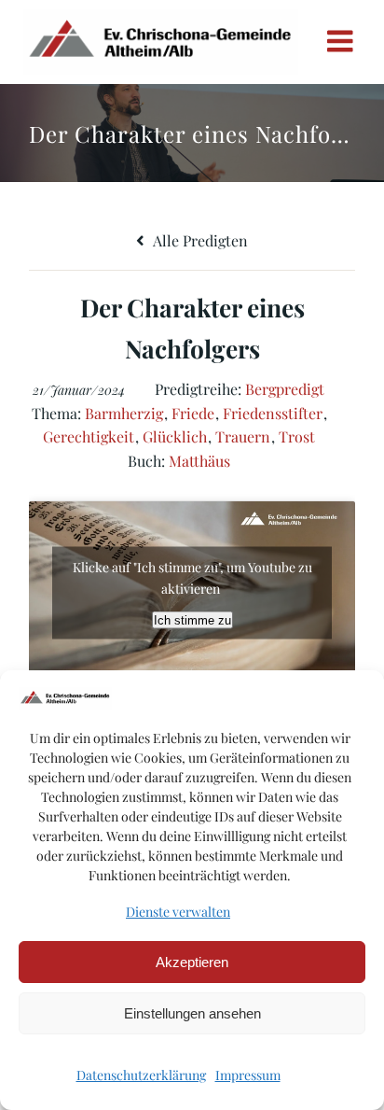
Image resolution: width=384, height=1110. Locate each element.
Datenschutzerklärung (141, 1075)
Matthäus (199, 461)
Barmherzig (124, 413)
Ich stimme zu (192, 620)
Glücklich (175, 436)
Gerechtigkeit (88, 436)
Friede (192, 413)
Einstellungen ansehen (192, 1013)
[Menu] (340, 42)
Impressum (248, 1075)
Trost (297, 436)
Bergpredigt (284, 389)
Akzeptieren (192, 962)
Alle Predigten (199, 240)
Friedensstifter (272, 413)
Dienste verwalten (178, 911)
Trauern (242, 436)
